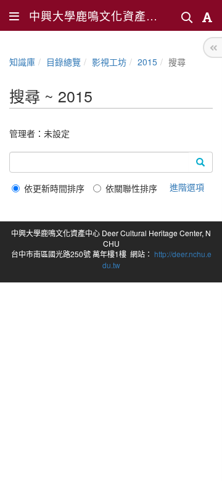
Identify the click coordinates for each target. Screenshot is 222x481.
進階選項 (187, 187)
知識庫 (22, 62)
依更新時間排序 (54, 188)
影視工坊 (109, 62)
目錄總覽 (63, 62)
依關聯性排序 (131, 188)
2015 (147, 62)
